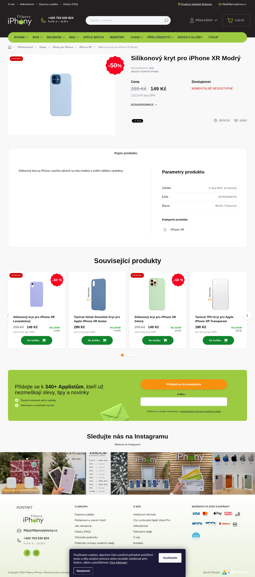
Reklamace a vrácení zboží (90, 520)
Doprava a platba (48, 4)
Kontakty (138, 543)
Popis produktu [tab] (125, 153)
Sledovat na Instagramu (127, 444)
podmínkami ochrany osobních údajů (200, 411)
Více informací (118, 562)
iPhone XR (177, 229)
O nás (11, 4)
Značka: (145, 71)
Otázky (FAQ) (70, 4)
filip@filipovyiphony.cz (40, 530)
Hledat (166, 20)
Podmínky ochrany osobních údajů (94, 543)
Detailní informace (142, 104)
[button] (122, 355)
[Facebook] (27, 552)
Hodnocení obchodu (144, 514)
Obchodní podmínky (86, 537)
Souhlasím (170, 557)
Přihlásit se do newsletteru (184, 384)
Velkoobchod (27, 4)
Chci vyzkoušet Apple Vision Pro (151, 520)
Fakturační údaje (142, 531)
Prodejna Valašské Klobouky (196, 4)
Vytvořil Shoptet (211, 572)
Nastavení (83, 570)
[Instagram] (36, 552)
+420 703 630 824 (60, 18)
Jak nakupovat (83, 525)
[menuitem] (21, 37)
